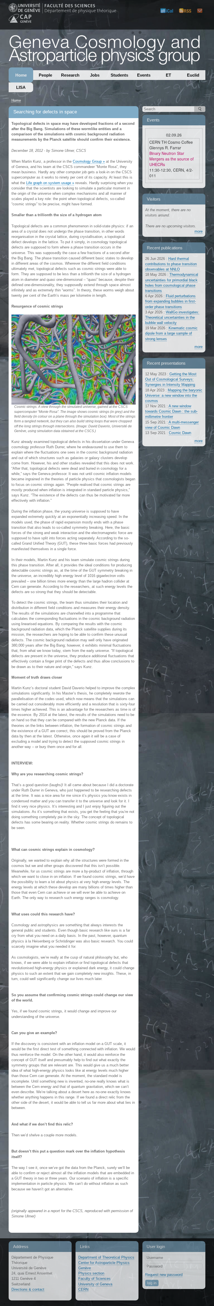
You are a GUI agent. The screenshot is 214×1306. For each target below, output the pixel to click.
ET (168, 75)
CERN (83, 1289)
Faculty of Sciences (94, 1278)
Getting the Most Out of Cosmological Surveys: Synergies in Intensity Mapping (170, 379)
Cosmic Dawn (180, 433)
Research (70, 75)
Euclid (193, 75)
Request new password (164, 1275)
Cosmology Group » (89, 161)
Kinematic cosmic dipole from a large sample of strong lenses (171, 333)
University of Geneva (95, 1284)
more (198, 231)
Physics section (91, 1273)
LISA (21, 87)
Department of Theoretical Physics (106, 1257)
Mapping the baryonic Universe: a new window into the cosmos (173, 395)
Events (143, 75)
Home (21, 75)
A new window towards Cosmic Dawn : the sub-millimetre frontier (171, 411)
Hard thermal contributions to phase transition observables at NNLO (171, 264)
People (45, 75)
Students (119, 75)
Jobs (94, 75)
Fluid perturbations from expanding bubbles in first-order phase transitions (170, 301)
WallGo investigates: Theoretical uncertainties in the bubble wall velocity (172, 317)
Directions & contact (27, 1289)
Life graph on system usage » (50, 183)
